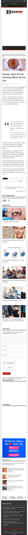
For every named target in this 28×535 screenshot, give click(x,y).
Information (11, 54)
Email (4, 350)
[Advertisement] (14, 30)
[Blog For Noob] (14, 14)
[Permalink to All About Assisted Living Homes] (14, 298)
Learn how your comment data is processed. (14, 378)
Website (5, 355)
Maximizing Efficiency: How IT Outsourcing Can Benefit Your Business (15, 488)
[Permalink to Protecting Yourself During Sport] (4, 484)
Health (17, 54)
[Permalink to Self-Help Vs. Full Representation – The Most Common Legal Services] (14, 317)
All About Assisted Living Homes (12, 300)
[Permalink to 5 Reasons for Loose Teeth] (14, 219)
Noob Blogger (10, 83)
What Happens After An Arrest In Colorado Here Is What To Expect (13, 464)
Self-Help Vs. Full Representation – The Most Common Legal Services (13, 319)
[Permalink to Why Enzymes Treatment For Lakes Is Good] (14, 258)
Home (5, 54)
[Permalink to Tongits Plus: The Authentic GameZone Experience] (4, 478)
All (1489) (5, 525)
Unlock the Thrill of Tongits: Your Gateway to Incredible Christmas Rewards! (16, 470)
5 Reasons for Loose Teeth (10, 221)
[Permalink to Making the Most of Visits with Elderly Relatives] (14, 278)
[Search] (24, 1)
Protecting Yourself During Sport (16, 480)
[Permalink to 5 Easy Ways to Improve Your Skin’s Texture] (14, 238)
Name (4, 345)
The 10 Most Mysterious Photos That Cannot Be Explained (14, 187)
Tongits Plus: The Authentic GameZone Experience (14, 475)
